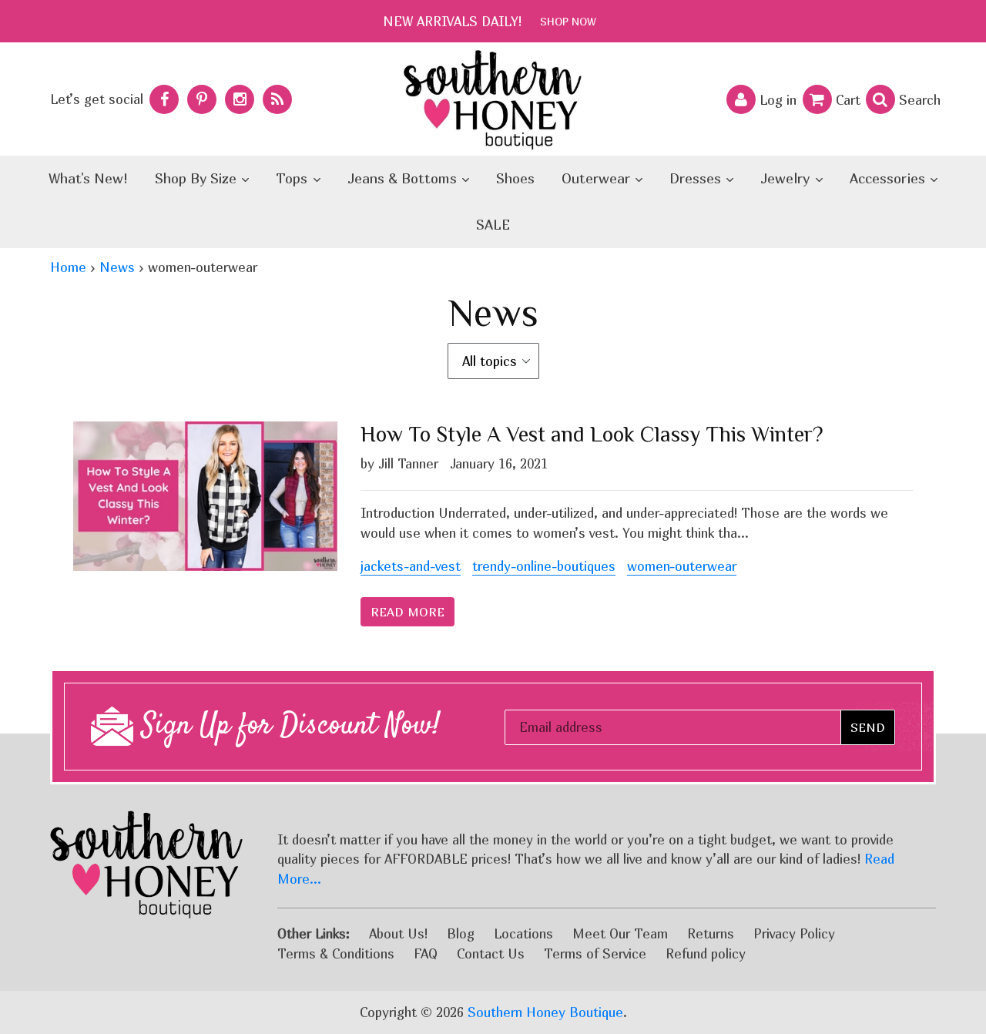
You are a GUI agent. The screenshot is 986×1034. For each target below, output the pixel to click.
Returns (710, 933)
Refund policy (706, 953)
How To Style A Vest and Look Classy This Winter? (592, 434)
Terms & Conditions (335, 953)
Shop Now (568, 21)
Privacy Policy (794, 933)
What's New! (88, 178)
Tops (293, 178)
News (117, 267)
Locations (523, 933)
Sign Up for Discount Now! (287, 726)
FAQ (426, 953)
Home (68, 267)
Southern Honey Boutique (545, 1012)
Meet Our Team (620, 933)
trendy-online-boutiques (543, 566)
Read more (407, 611)
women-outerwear (681, 566)
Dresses (697, 178)
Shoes (515, 178)
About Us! (398, 933)
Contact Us (491, 953)
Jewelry (786, 178)
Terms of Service (595, 953)
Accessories (889, 178)
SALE (493, 225)
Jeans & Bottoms (404, 178)
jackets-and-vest (411, 566)
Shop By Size (197, 178)
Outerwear (598, 178)
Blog (461, 933)
